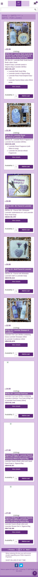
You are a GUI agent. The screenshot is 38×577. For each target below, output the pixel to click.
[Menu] (2, 4)
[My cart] (34, 3)
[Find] (35, 10)
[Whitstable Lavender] (18, 3)
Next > (28, 549)
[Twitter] (21, 565)
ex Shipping (9, 51)
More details (16, 86)
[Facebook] (16, 565)
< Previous (11, 549)
